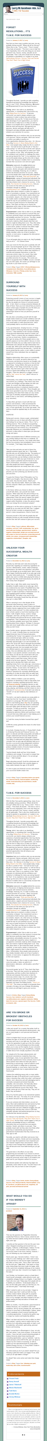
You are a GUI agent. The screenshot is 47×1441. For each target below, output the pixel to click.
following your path (30, 1363)
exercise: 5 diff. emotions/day (22, 528)
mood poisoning (19, 690)
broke (22, 1180)
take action (16, 1365)
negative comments (27, 999)
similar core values (12, 536)
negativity (32, 1184)
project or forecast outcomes (18, 534)
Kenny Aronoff (14, 1381)
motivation (9, 273)
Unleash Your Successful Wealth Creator (19, 551)
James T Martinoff (15, 1384)
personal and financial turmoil (19, 1186)
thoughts (25, 538)
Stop (24, 1433)
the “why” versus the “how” (17, 374)
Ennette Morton (14, 1394)
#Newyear (9, 271)
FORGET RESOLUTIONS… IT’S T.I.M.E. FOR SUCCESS (18, 31)
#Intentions (20, 269)
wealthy (19, 273)
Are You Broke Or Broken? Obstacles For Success (19, 1016)
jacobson (9, 1211)
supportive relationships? (14, 538)
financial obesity (14, 684)
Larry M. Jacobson (27, 997)
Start (22, 1433)
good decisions (26, 530)
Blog (13, 267)
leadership (9, 1365)
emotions (9, 528)
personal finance (26, 781)
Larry (26, 40)
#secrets (16, 271)
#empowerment (11, 269)
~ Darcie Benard (40, 1421)
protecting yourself (34, 534)
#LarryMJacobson (30, 269)
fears (34, 271)
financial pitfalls (25, 779)
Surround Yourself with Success (15, 286)
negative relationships (13, 532)
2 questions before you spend (30, 777)
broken (27, 1180)
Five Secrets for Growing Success (22, 184)
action (27, 271)
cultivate (23, 526)
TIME (15, 273)
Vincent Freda (13, 1378)
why (30, 538)
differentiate (30, 526)
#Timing (21, 271)
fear (31, 271)
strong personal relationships (28, 536)
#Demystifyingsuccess (32, 267)
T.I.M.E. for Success (18, 793)
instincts (34, 530)
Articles (14, 995)
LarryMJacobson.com (13, 189)
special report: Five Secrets (27, 1001)
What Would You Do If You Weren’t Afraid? (19, 1200)
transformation (25, 1365)
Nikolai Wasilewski (15, 1388)
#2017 (23, 267)
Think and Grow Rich (29, 176)
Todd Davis (13, 1391)
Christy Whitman (14, 1397)
